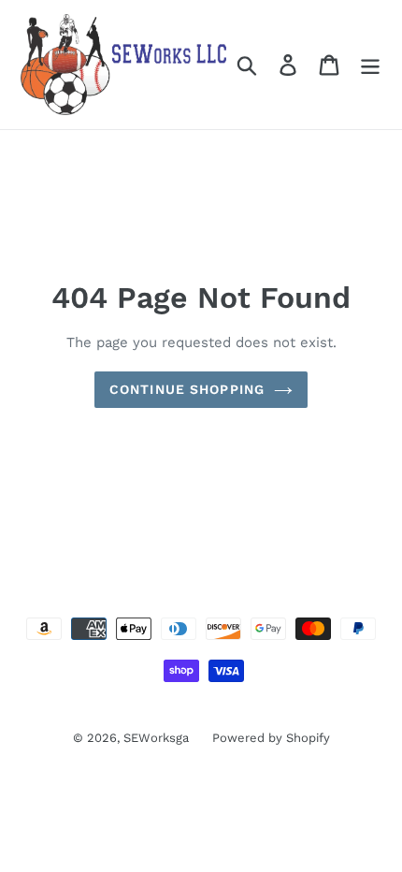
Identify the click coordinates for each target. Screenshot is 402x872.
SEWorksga (156, 738)
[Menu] (370, 65)
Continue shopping (187, 389)
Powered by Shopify (271, 738)
